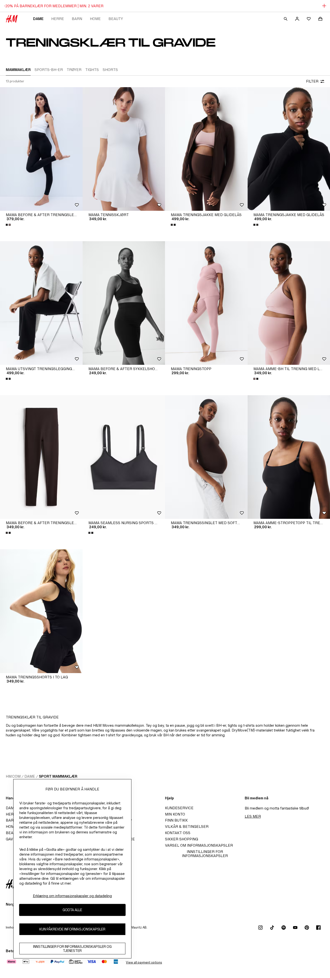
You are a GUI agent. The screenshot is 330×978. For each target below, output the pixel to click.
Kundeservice (179, 808)
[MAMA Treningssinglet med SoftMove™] (206, 457)
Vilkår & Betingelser (186, 826)
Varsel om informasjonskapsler (199, 845)
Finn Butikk (176, 820)
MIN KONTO (175, 814)
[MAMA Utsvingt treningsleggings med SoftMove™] (41, 303)
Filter (312, 81)
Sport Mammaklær (58, 776)
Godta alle (72, 910)
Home (95, 19)
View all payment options (144, 962)
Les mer (253, 816)
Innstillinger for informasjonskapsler (205, 854)
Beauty (115, 19)
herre (57, 19)
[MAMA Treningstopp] (206, 303)
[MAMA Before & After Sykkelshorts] (124, 303)
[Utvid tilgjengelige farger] (9, 225)
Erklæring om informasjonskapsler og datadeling (72, 896)
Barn (77, 19)
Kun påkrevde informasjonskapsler (72, 929)
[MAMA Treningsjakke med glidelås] (206, 149)
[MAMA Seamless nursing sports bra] (124, 457)
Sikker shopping (181, 839)
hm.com (13, 776)
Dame (38, 19)
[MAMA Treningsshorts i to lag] (41, 611)
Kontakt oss (177, 833)
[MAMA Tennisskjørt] (124, 149)
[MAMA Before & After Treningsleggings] (41, 149)
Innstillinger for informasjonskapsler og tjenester (72, 948)
